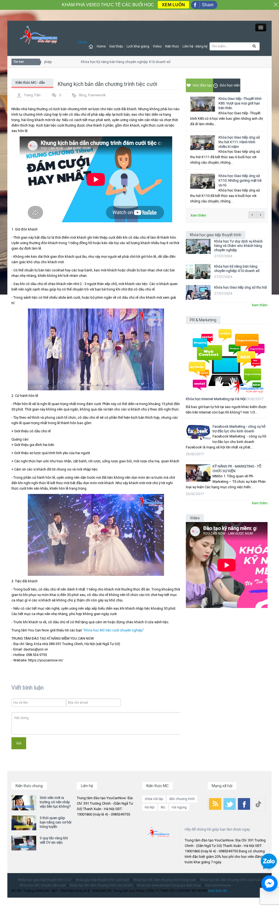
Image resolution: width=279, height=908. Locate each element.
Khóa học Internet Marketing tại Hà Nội (215, 399)
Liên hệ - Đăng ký (195, 46)
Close (82, 42)
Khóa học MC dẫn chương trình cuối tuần (231, 880)
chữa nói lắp (154, 799)
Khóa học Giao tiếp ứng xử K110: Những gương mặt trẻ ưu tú (240, 180)
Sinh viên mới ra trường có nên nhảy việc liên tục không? (55, 802)
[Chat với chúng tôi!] (269, 883)
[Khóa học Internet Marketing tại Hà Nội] (227, 359)
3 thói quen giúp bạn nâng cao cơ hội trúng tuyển (55, 822)
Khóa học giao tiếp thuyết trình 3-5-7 (45, 880)
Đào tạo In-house (218, 885)
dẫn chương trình (182, 799)
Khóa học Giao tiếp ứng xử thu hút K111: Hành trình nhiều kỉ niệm (239, 142)
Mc (163, 807)
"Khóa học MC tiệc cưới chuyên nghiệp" (113, 630)
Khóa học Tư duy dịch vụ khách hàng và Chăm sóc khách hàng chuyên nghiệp (238, 245)
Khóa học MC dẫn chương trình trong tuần (165, 880)
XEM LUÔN (173, 4)
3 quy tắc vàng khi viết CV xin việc (54, 840)
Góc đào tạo (202, 85)
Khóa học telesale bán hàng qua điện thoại (169, 885)
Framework (97, 95)
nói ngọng (179, 807)
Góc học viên (230, 85)
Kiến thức (172, 46)
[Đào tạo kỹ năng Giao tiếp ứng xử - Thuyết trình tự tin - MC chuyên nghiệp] (38, 35)
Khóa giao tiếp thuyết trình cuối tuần (102, 880)
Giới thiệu (116, 46)
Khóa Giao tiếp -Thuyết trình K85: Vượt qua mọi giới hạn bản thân (240, 103)
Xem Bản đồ (217, 891)
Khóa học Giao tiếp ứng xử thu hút (240, 287)
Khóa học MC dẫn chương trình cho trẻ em (101, 885)
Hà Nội (149, 807)
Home (101, 46)
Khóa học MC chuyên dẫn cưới (43, 885)
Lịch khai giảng (138, 46)
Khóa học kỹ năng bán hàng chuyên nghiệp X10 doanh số (118, 62)
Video (157, 46)
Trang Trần (32, 95)
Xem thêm (198, 215)
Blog (82, 95)
